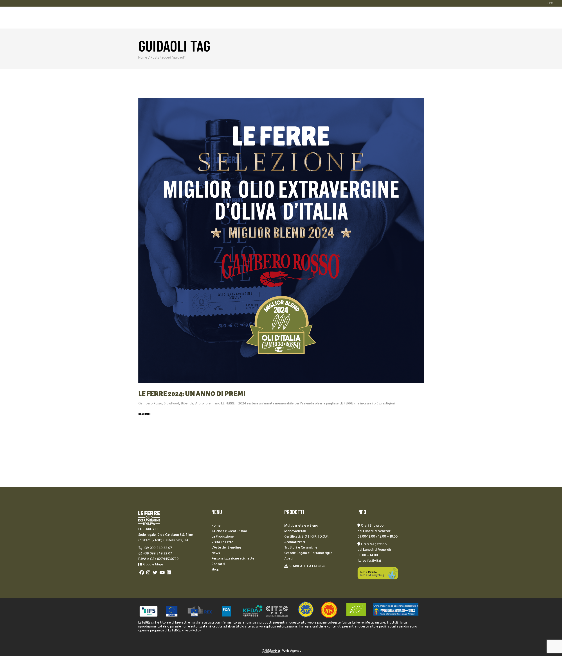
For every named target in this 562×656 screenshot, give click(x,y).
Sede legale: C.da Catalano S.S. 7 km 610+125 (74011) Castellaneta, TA (165, 537)
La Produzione (222, 537)
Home (215, 526)
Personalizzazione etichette (232, 558)
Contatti (218, 564)
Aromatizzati (294, 542)
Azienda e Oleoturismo (229, 531)
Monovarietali (295, 531)
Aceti (288, 558)
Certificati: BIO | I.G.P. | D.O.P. (306, 537)
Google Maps (152, 564)
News (215, 553)
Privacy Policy (191, 630)
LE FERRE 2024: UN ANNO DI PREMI (192, 393)
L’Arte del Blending (226, 548)
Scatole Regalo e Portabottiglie (308, 553)
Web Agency (291, 651)
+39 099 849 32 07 (157, 548)
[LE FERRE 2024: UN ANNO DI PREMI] (281, 240)
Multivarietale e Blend (301, 526)
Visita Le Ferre (222, 542)
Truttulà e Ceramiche (300, 548)
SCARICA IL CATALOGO (307, 566)
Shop (215, 569)
